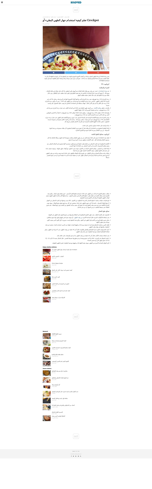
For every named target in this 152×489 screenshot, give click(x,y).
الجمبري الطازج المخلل (57, 412)
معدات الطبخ (53, 16)
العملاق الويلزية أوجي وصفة (58, 416)
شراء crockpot (103, 91)
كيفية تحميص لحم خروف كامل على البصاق (62, 270)
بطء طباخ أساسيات (46, 16)
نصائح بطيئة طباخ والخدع (57, 354)
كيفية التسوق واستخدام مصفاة (59, 340)
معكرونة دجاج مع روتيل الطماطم (59, 371)
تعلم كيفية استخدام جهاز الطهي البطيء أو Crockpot (64, 249)
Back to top (76, 451)
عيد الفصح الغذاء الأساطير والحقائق (60, 377)
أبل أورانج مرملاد (56, 384)
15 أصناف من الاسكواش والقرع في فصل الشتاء (63, 405)
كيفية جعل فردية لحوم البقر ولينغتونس (61, 290)
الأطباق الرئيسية (60, 16)
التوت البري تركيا (56, 277)
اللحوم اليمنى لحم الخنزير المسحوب (60, 361)
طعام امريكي (67, 16)
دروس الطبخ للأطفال (57, 334)
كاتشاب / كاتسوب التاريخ (58, 256)
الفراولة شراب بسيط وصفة (58, 297)
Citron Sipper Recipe (57, 263)
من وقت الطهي (78, 217)
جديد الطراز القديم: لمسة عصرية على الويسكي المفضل (65, 391)
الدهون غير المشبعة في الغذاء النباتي (60, 283)
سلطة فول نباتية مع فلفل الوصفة (60, 398)
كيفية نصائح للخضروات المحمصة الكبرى (61, 347)
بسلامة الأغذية (97, 108)
